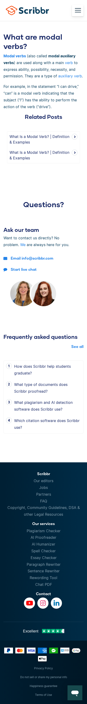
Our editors (43, 480)
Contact (43, 593)
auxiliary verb (70, 76)
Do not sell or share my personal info (43, 677)
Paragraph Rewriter (44, 564)
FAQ (43, 501)
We (23, 244)
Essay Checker (44, 557)
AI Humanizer (43, 544)
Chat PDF (43, 584)
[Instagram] (42, 603)
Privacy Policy (43, 668)
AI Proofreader (43, 537)
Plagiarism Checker (44, 531)
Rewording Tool (43, 577)
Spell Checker (43, 551)
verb (69, 62)
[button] (75, 692)
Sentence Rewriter (44, 571)
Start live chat (24, 269)
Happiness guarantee (43, 686)
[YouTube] (29, 603)
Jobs (43, 487)
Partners (43, 494)
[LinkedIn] (56, 603)
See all (77, 346)
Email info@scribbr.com (32, 258)
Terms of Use (43, 695)
